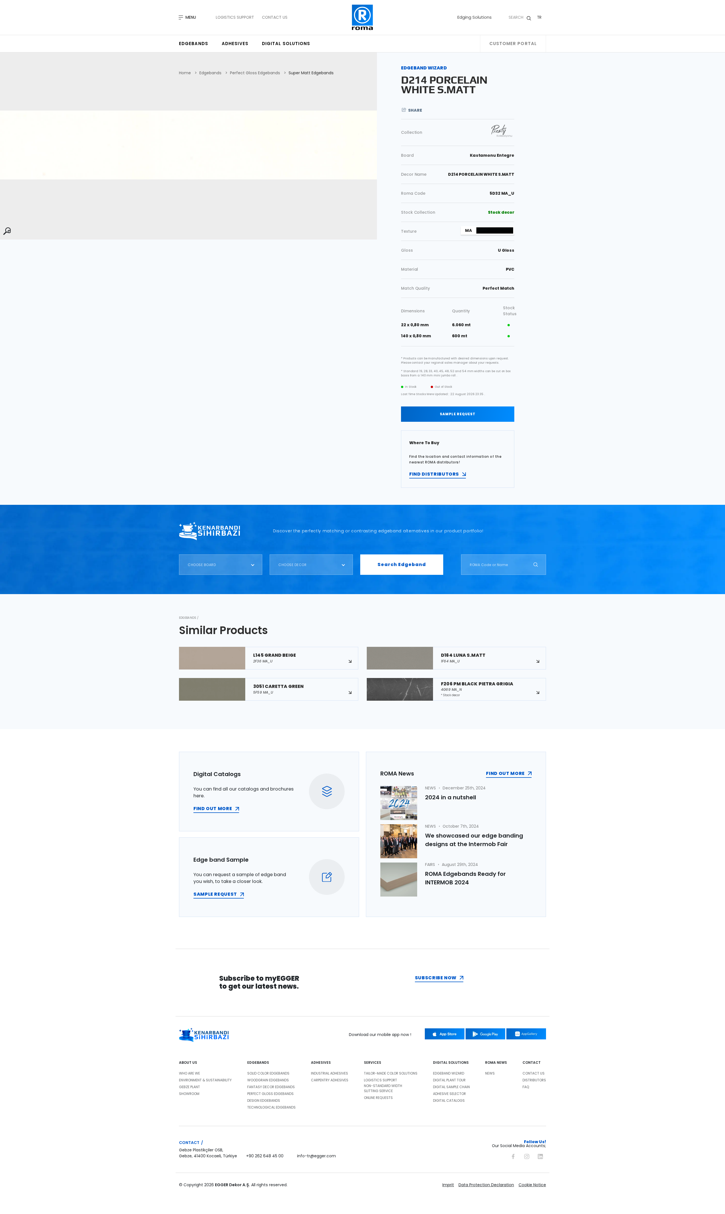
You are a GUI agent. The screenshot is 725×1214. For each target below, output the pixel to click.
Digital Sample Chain (451, 1086)
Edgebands (193, 43)
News (490, 1073)
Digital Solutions (286, 43)
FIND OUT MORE (212, 808)
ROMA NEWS (496, 1062)
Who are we (189, 1073)
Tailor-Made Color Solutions (390, 1073)
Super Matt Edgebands (311, 73)
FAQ (526, 1086)
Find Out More (505, 773)
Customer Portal (513, 43)
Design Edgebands (263, 1100)
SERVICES (372, 1062)
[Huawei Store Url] (526, 1033)
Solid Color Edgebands (268, 1073)
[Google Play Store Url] (485, 1033)
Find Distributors (434, 474)
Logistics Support (235, 17)
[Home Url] (362, 17)
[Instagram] (526, 1155)
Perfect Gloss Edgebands (255, 73)
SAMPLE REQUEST (457, 414)
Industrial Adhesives (329, 1073)
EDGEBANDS (258, 1062)
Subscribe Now (436, 977)
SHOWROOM (189, 1093)
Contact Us (274, 17)
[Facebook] (513, 1155)
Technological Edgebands (271, 1107)
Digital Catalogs (449, 1100)
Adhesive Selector (449, 1093)
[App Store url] (444, 1033)
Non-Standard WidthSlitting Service (383, 1088)
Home (185, 73)
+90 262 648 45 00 (264, 1156)
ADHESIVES (321, 1062)
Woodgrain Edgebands (268, 1080)
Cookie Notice (532, 1185)
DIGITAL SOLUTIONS (451, 1062)
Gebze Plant (189, 1086)
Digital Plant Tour (449, 1080)
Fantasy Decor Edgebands (271, 1086)
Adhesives (235, 43)
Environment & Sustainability (205, 1080)
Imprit (448, 1185)
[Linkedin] (540, 1155)
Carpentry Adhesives (329, 1080)
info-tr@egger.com (316, 1156)
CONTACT (532, 1062)
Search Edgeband (402, 564)
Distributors (534, 1080)
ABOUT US (188, 1062)
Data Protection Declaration (486, 1185)
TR (539, 17)
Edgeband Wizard (448, 1073)
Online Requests (378, 1097)
